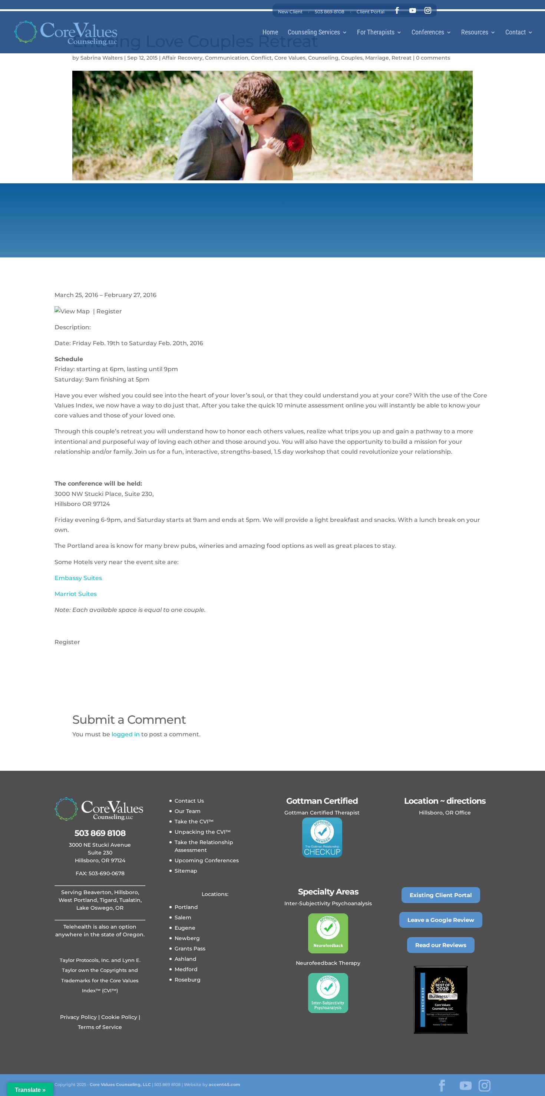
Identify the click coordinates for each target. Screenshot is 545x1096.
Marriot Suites (75, 593)
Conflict (261, 57)
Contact (515, 33)
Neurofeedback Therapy (328, 963)
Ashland (185, 959)
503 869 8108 (100, 833)
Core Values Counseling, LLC (120, 1084)
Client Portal (370, 11)
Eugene (185, 928)
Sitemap (186, 870)
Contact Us (189, 800)
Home (270, 33)
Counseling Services (314, 33)
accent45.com (224, 1084)
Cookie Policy (118, 1017)
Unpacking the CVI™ (203, 832)
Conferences (428, 33)
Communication (226, 57)
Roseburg (188, 979)
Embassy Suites (78, 578)
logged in (126, 734)
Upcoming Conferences (207, 860)
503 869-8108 (329, 11)
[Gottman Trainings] (322, 837)
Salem (183, 917)
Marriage (377, 57)
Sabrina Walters (101, 57)
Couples (352, 57)
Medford (186, 969)
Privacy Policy (78, 1017)
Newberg (187, 938)
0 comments (433, 57)
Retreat (402, 57)
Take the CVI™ (194, 821)
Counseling (323, 57)
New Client (290, 11)
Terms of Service (100, 1027)
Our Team (188, 811)
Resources (474, 33)
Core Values (289, 57)
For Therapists (375, 33)
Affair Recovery (182, 57)
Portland (186, 907)
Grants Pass (190, 948)
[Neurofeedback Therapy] (328, 933)
